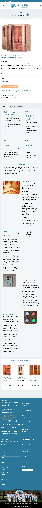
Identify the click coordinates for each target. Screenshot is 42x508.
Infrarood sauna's (16, 55)
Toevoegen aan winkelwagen (9, 86)
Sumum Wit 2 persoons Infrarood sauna (7, 378)
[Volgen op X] (6, 410)
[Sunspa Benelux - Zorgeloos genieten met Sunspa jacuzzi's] (19, 5)
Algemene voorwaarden (22, 503)
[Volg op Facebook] (2, 410)
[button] (3, 5)
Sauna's (10, 55)
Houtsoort (3, 78)
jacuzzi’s (24, 400)
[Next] (41, 376)
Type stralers (3, 73)
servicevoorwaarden (18, 506)
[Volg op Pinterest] (8, 410)
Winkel (6, 55)
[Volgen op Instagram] (4, 410)
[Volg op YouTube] (11, 410)
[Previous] (1, 376)
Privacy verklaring (33, 503)
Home (2, 55)
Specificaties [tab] (13, 106)
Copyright (11, 503)
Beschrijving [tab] (5, 106)
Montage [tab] (20, 106)
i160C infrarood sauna (34, 377)
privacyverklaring (33, 505)
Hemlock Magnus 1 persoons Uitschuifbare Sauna (21, 378)
